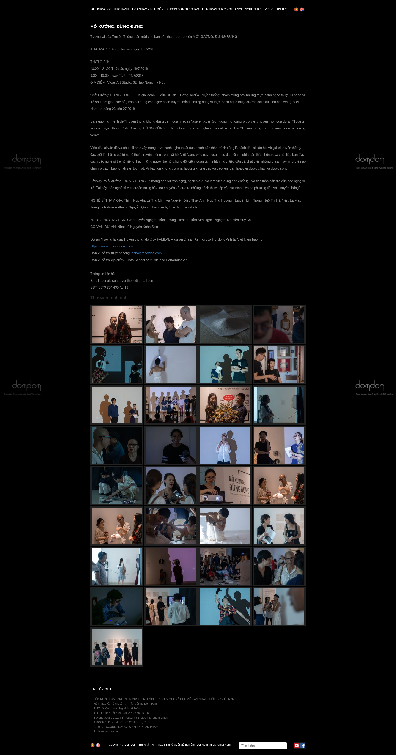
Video (269, 9)
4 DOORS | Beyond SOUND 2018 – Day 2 (120, 722)
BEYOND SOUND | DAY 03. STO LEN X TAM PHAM (126, 726)
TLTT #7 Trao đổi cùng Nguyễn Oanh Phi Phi (121, 713)
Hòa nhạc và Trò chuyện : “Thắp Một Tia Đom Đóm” (126, 703)
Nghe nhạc (253, 9)
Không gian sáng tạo (183, 9)
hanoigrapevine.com (147, 253)
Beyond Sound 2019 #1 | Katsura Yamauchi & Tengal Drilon (131, 717)
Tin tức (282, 9)
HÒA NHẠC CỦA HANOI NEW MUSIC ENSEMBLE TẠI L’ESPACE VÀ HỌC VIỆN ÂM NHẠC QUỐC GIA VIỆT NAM (164, 699)
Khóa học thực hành (113, 9)
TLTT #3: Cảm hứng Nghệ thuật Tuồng (118, 708)
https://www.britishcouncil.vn (111, 246)
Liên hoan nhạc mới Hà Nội (222, 9)
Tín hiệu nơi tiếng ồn (106, 731)
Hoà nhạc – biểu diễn (148, 9)
